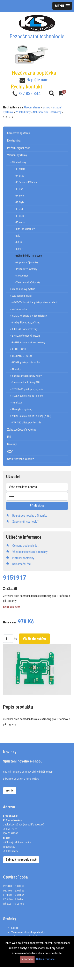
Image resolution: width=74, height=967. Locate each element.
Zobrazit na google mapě (21, 859)
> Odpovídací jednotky (26, 262)
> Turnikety (16, 402)
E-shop (14, 927)
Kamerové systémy (18, 133)
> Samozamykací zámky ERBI (25, 382)
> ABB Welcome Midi (21, 295)
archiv (10, 790)
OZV (10, 451)
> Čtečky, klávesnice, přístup (25, 322)
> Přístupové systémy (25, 269)
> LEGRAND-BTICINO (21, 355)
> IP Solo (19, 195)
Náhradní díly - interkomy (47, 112)
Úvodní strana (32, 107)
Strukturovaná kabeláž (20, 459)
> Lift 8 (18, 242)
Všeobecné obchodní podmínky (28, 932)
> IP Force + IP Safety (25, 182)
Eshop (46, 107)
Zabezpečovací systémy (21, 429)
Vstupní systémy (17, 155)
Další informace (45, 959)
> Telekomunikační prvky (27, 282)
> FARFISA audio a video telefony (27, 342)
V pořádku (27, 959)
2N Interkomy (23, 112)
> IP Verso (19, 222)
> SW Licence (21, 275)
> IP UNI (18, 208)
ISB (9, 437)
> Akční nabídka (18, 309)
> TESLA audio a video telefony (26, 395)
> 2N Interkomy (18, 162)
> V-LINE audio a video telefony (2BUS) (30, 415)
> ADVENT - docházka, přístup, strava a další (33, 302)
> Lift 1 (18, 235)
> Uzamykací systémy (21, 409)
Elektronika (14, 140)
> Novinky (15, 369)
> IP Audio (19, 168)
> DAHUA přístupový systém (25, 335)
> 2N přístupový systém (22, 289)
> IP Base (19, 175)
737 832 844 (29, 93)
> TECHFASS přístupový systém (27, 389)
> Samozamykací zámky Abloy (26, 375)
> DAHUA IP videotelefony (23, 329)
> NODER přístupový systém (25, 362)
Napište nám (37, 79)
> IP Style (19, 202)
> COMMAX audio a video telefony (28, 315)
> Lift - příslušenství (24, 228)
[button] (62, 6)
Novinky (12, 444)
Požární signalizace (18, 148)
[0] (60, 93)
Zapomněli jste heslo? (25, 521)
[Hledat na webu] (51, 93)
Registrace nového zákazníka (29, 515)
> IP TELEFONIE (18, 349)
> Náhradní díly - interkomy (28, 255)
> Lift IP (18, 249)
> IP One (18, 189)
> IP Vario (19, 215)
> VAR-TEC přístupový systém (26, 422)
